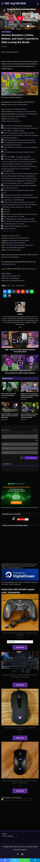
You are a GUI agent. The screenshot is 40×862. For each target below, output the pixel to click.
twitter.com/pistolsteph (12, 278)
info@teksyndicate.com (8, 264)
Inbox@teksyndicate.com (29, 269)
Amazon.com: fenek (9, 228)
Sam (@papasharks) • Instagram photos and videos (19, 219)
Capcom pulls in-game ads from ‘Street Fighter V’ (18, 195)
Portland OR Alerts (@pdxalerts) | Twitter (15, 226)
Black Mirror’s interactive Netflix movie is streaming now (20, 214)
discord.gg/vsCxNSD (13, 235)
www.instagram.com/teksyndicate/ (18, 240)
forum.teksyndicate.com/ (13, 121)
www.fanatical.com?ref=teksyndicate (27, 114)
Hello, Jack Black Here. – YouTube (13, 216)
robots (13, 285)
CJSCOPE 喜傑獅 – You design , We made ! (16, 157)
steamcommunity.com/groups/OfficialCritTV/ (19, 245)
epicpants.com (9, 109)
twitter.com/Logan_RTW (13, 276)
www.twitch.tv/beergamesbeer (18, 104)
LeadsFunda (23, 849)
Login (36, 430)
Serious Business (6, 31)
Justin (20, 314)
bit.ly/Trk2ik (23, 109)
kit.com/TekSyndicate (12, 257)
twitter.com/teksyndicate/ (13, 250)
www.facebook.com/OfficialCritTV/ (18, 238)
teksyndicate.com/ (12, 118)
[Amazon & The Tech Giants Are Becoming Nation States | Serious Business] (30, 387)
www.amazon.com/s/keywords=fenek (24, 111)
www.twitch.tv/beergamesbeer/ (15, 247)
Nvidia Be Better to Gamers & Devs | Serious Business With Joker (10, 415)
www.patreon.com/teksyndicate (16, 116)
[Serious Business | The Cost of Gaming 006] (10, 387)
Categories (4, 833)
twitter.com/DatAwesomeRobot (15, 280)
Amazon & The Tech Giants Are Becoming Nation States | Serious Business (30, 395)
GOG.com (6, 209)
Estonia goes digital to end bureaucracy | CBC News (19, 140)
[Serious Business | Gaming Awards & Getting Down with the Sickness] (30, 407)
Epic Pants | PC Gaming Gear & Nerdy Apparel (17, 126)
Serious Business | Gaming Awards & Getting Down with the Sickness (29, 415)
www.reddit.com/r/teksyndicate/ (15, 243)
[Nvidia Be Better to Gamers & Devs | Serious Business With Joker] (10, 407)
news (8, 285)
